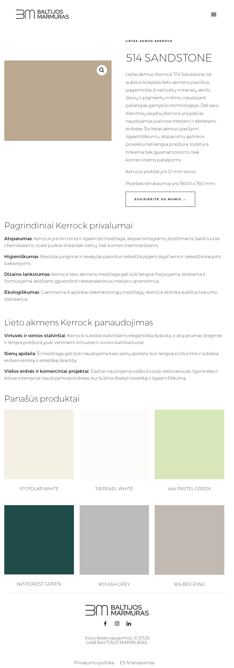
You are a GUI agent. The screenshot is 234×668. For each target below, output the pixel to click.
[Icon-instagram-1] (117, 623)
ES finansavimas (137, 662)
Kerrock (172, 113)
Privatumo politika (94, 662)
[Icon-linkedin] (128, 623)
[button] (213, 14)
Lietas (132, 74)
